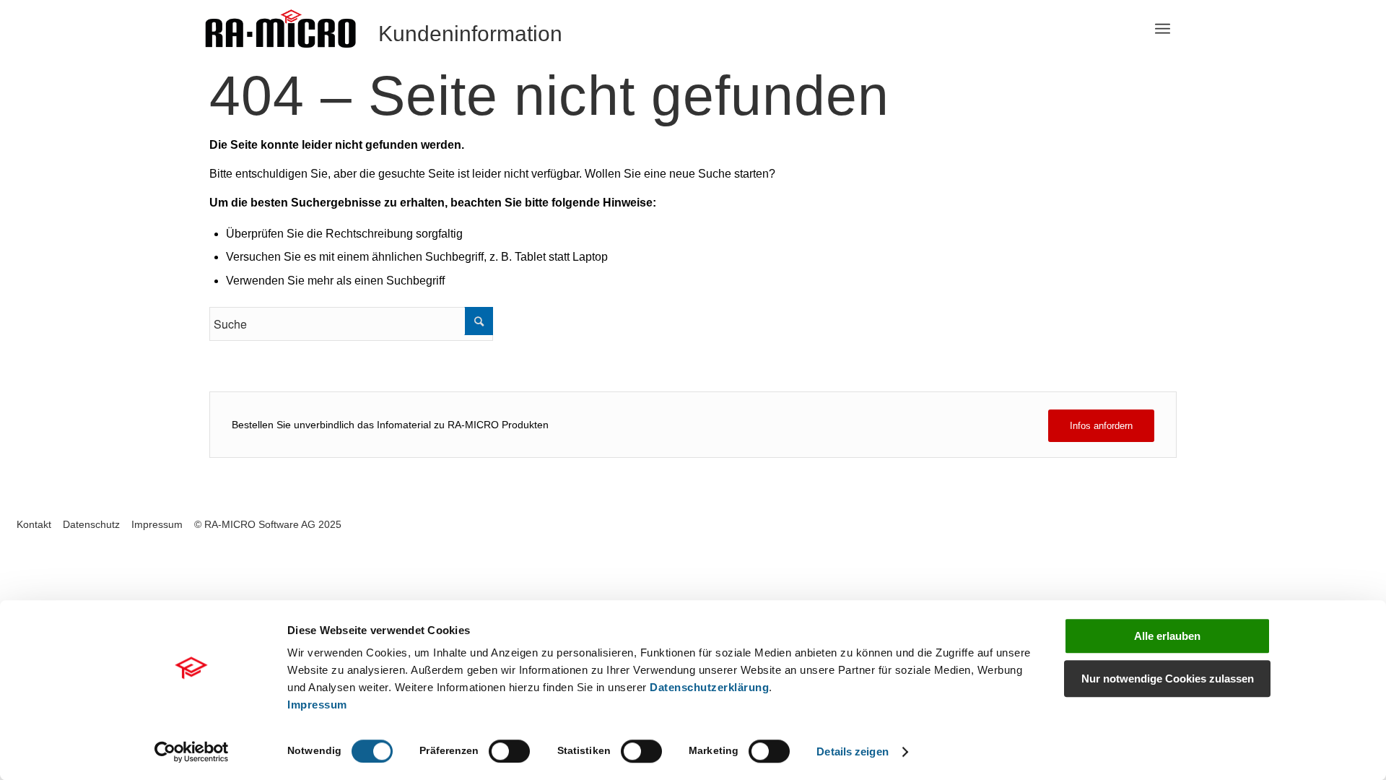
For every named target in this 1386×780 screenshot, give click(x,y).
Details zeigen (852, 751)
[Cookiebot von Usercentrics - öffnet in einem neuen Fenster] (191, 752)
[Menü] (1162, 29)
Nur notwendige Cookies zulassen (1167, 678)
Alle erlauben (1167, 636)
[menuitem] (1162, 29)
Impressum (317, 704)
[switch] (509, 751)
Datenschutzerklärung (709, 687)
